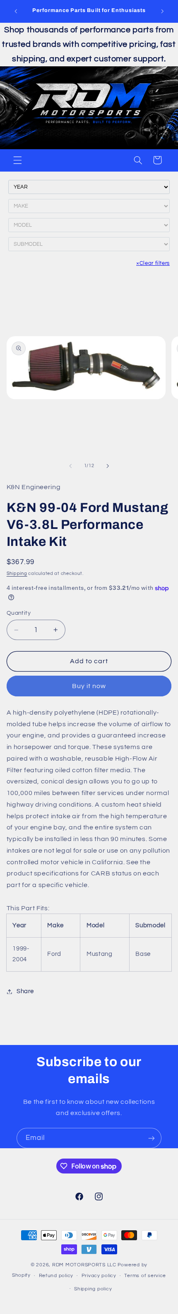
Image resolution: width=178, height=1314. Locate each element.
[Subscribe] (151, 1138)
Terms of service (145, 1275)
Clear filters (153, 263)
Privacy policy (99, 1275)
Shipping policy (93, 1289)
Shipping (17, 573)
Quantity (19, 613)
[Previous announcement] (16, 11)
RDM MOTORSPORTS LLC (84, 1265)
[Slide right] (108, 466)
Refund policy (56, 1275)
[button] (17, 160)
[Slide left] (70, 466)
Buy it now (89, 686)
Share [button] (25, 991)
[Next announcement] (162, 11)
